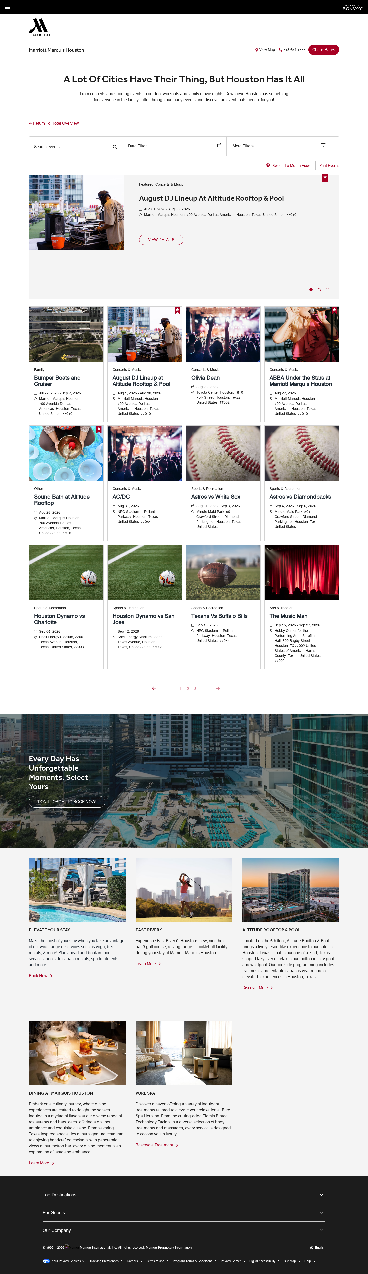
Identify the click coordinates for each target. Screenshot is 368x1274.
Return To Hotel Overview (56, 123)
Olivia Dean (205, 378)
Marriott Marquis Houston (56, 50)
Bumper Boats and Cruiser (57, 381)
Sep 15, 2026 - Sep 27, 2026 (297, 625)
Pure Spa (145, 1093)
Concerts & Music (127, 370)
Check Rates (323, 49)
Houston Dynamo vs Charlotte (59, 619)
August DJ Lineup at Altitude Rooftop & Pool (211, 198)
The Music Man (289, 616)
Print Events (329, 165)
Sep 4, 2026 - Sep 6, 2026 (295, 506)
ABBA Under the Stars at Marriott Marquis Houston (301, 381)
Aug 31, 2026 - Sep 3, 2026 (218, 506)
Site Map (290, 1261)
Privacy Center (231, 1261)
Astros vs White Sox (215, 497)
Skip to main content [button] (16, 2)
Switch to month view (291, 166)
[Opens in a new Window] (353, 7)
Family (39, 370)
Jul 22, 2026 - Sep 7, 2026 (60, 393)
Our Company (57, 1230)
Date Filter (137, 146)
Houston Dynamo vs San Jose (144, 619)
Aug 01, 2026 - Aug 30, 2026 (167, 209)
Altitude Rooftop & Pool (271, 930)
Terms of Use (155, 1261)
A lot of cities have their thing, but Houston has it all (184, 79)
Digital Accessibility (262, 1261)
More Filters (243, 146)
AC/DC (121, 497)
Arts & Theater (281, 608)
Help (307, 1261)
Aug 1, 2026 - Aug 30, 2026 (139, 393)
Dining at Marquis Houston (61, 1093)
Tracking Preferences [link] (104, 1261)
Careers (132, 1261)
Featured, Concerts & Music (161, 184)
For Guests (54, 1212)
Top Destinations (59, 1195)
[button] (161, 240)
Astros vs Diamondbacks (300, 497)
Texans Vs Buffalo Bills (219, 616)
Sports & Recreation (207, 489)
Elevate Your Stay (49, 930)
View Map (267, 50)
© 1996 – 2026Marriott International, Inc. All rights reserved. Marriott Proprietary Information (117, 1247)
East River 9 (149, 930)
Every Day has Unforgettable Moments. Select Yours (58, 772)
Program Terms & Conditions (192, 1261)
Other (38, 489)
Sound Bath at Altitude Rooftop (62, 500)
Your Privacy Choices (65, 1261)
